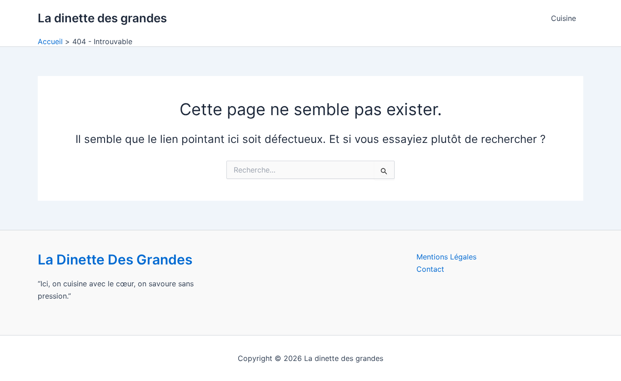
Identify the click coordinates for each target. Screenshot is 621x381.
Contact (430, 269)
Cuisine (563, 18)
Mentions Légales (446, 256)
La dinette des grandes (102, 18)
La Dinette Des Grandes (115, 259)
